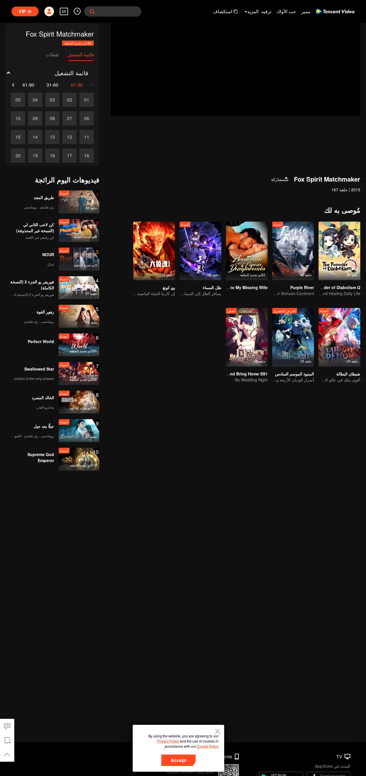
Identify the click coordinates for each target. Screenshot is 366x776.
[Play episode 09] (35, 118)
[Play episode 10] (18, 118)
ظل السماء (212, 287)
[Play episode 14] (35, 137)
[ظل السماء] (200, 251)
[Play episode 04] (35, 100)
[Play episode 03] (52, 100)
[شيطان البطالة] (339, 337)
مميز (306, 11)
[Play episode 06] (86, 118)
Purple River (302, 287)
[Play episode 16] (86, 155)
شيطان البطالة (348, 374)
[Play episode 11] (86, 137)
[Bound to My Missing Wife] (247, 251)
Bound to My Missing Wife (242, 287)
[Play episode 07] (69, 118)
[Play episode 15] (18, 137)
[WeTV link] (335, 11)
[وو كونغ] (154, 251)
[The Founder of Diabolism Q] (339, 251)
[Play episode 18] (52, 155)
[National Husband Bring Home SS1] (247, 337)
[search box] (92, 11)
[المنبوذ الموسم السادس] (293, 337)
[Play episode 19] (35, 155)
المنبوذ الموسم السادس (294, 374)
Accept (178, 760)
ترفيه (266, 11)
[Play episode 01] (86, 100)
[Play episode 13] (52, 137)
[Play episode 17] (69, 155)
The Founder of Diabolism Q (332, 287)
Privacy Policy (168, 741)
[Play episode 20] (18, 155)
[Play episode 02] (69, 100)
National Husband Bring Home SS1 (234, 374)
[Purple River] (293, 251)
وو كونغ (169, 287)
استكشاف (222, 11)
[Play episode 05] (18, 100)
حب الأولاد (286, 11)
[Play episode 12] (69, 137)
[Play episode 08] (52, 118)
